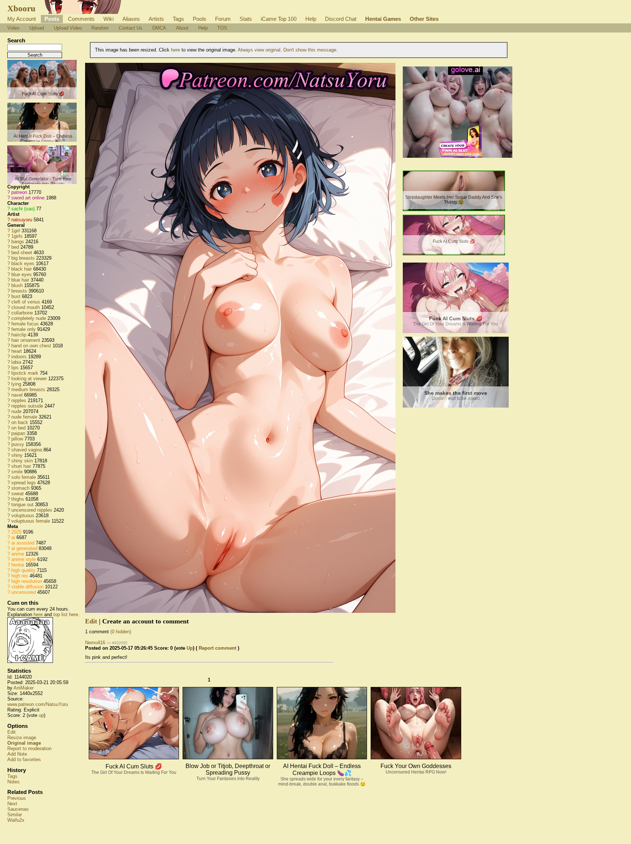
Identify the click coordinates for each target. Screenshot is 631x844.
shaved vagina (26, 449)
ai (13, 537)
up (41, 715)
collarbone (22, 313)
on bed (18, 428)
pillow (17, 439)
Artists (156, 19)
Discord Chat (340, 19)
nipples (18, 400)
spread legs (23, 482)
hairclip (18, 334)
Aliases (131, 19)
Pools (199, 19)
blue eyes (21, 274)
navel (17, 395)
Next (12, 803)
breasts (19, 291)
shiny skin (22, 460)
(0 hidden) (120, 631)
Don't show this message (309, 50)
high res (19, 575)
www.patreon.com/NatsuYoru (37, 704)
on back (19, 422)
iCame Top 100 (279, 19)
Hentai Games (383, 19)
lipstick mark (24, 373)
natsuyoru (21, 219)
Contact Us (130, 28)
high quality (23, 570)
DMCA (159, 28)
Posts (52, 19)
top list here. (66, 614)
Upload (36, 28)
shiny (17, 455)
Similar (14, 814)
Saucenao (17, 809)
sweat (17, 493)
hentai (17, 565)
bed (15, 247)
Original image (24, 743)
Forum (223, 19)
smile (17, 471)
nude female (24, 417)
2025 (16, 532)
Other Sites (424, 19)
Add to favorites (24, 759)
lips (15, 367)
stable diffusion (27, 586)
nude (16, 411)
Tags (178, 19)
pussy (17, 444)
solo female (23, 477)
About (182, 28)
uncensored (23, 592)
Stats (246, 19)
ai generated (24, 548)
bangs (17, 241)
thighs (17, 499)
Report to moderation (29, 748)
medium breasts (28, 389)
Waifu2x (15, 820)
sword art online (28, 198)
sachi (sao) (23, 208)
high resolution (26, 581)
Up (190, 648)
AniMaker (24, 688)
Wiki (108, 19)
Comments (81, 19)
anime (17, 554)
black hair (21, 269)
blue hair (20, 280)
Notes (13, 781)
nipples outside (27, 406)
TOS (222, 28)
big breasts (23, 258)
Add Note (17, 754)
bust (15, 296)
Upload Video (68, 28)
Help (310, 19)
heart (16, 351)
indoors (19, 356)
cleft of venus (25, 302)
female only (23, 329)
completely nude (28, 318)
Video (13, 28)
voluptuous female (30, 521)
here (38, 614)
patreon (19, 192)
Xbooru (21, 8)
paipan (18, 433)
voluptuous (22, 515)
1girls (17, 236)
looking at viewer (29, 378)
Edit (11, 732)
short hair (21, 466)
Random (100, 28)
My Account (21, 19)
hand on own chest (31, 345)
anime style (23, 559)
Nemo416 (95, 642)
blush (17, 285)
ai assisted (22, 543)
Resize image (21, 737)
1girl (15, 230)
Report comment (217, 648)
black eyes (22, 263)
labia (16, 362)
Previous (16, 798)
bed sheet (21, 252)
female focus (25, 323)
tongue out (22, 504)
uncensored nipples (31, 510)
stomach (20, 488)
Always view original (259, 50)
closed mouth (25, 307)
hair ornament (25, 340)
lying (16, 384)
